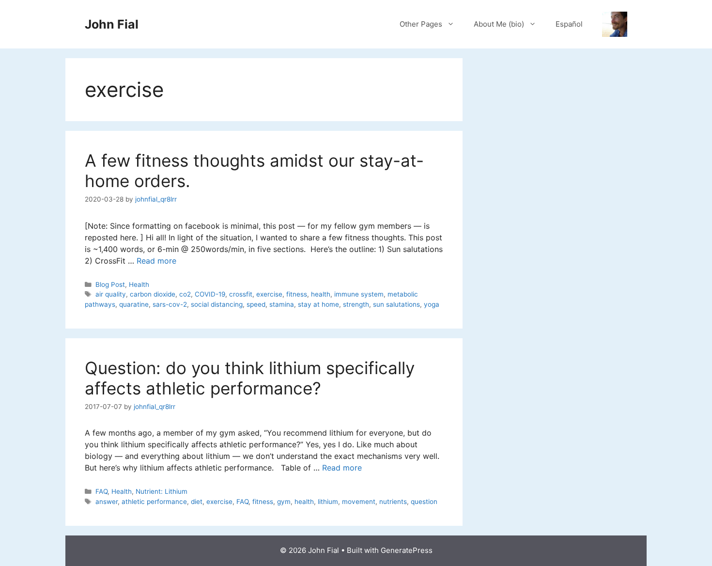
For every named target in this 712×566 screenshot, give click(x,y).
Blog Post (110, 284)
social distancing (217, 304)
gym (284, 501)
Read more (156, 261)
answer (106, 501)
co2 (185, 294)
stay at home (318, 304)
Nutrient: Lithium (161, 491)
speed (256, 304)
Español (569, 24)
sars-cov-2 (170, 304)
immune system (359, 294)
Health (139, 284)
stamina (281, 304)
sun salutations (396, 304)
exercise (269, 294)
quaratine (134, 304)
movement (358, 501)
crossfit (240, 294)
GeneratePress (407, 550)
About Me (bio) (499, 24)
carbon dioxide (152, 294)
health (320, 294)
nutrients (393, 501)
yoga (431, 304)
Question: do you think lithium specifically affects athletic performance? (250, 378)
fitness (296, 294)
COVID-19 (210, 294)
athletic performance (154, 501)
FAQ (101, 491)
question (424, 501)
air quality (110, 294)
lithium (328, 501)
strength (356, 304)
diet (196, 501)
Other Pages (421, 24)
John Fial (112, 24)
